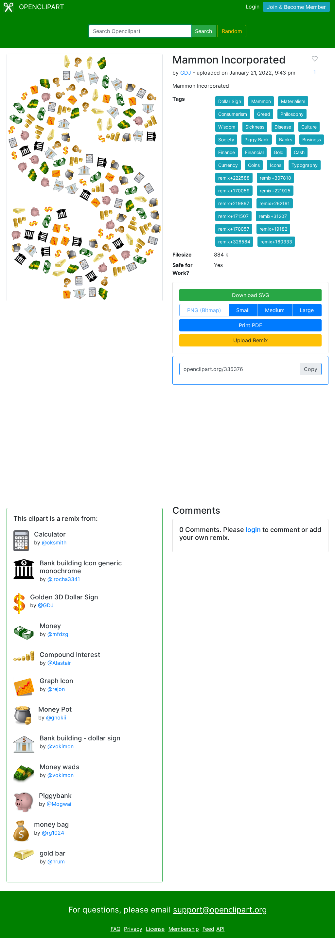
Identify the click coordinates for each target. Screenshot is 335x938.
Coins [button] (254, 165)
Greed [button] (263, 114)
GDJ (185, 72)
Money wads (59, 767)
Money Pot (55, 709)
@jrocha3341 (63, 579)
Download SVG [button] (250, 295)
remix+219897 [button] (233, 203)
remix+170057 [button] (233, 229)
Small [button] (243, 310)
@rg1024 (53, 832)
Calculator (50, 534)
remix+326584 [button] (234, 241)
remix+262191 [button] (274, 203)
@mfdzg (57, 634)
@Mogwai (59, 804)
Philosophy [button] (292, 114)
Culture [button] (309, 127)
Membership (183, 929)
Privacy (133, 929)
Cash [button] (299, 152)
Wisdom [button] (226, 127)
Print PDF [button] (250, 325)
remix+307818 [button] (275, 178)
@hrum (56, 861)
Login (252, 6)
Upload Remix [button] (250, 340)
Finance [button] (226, 152)
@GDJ (46, 605)
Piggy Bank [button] (256, 139)
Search (203, 31)
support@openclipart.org (220, 909)
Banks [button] (285, 139)
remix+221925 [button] (275, 190)
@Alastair (59, 663)
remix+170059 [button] (234, 190)
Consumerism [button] (232, 114)
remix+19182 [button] (273, 229)
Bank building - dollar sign (80, 738)
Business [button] (311, 139)
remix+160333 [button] (276, 241)
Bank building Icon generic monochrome (81, 567)
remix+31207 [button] (273, 216)
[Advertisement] (167, 441)
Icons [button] (275, 165)
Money (50, 626)
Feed (208, 929)
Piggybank (55, 796)
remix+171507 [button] (233, 216)
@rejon (56, 689)
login (253, 530)
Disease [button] (282, 127)
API (220, 929)
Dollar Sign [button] (229, 101)
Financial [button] (254, 152)
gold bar (52, 853)
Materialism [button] (293, 101)
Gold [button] (279, 152)
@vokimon (60, 746)
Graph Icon (56, 681)
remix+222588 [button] (234, 178)
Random (232, 31)
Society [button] (226, 139)
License (155, 929)
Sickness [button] (254, 127)
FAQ (115, 929)
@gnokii (56, 717)
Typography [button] (304, 165)
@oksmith (54, 542)
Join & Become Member (296, 7)
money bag (51, 824)
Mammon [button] (261, 101)
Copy (310, 369)
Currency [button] (228, 165)
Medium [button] (275, 310)
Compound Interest (70, 655)
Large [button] (307, 310)
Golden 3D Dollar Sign (64, 597)
